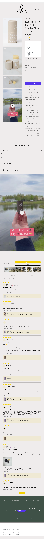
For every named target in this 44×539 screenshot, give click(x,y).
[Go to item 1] (6, 269)
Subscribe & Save (6, 527)
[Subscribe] (15, 510)
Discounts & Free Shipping (29, 500)
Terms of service (31, 518)
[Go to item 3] (18, 269)
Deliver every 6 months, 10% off (11, 532)
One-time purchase (6, 524)
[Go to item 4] (23, 269)
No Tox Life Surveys (35, 503)
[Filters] (7, 279)
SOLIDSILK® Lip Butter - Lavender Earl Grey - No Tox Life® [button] (17, 379)
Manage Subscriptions (9, 503)
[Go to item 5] (29, 269)
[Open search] (4, 279)
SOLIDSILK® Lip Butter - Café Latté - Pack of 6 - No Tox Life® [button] (18, 296)
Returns (38, 500)
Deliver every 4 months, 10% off (11, 531)
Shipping (26, 67)
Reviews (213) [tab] (12, 275)
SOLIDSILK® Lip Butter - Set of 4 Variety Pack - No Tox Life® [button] (18, 332)
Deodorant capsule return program (22, 503)
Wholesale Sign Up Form (17, 500)
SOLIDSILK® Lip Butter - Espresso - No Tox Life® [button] (16, 358)
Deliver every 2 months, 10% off (11, 529)
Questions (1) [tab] (31, 275)
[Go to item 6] (35, 269)
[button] (2, 9)
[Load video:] (22, 213)
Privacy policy (24, 518)
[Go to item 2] (12, 269)
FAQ (10, 500)
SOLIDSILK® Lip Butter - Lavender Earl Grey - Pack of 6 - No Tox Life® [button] (19, 314)
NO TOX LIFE (13, 518)
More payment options (33, 86)
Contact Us (5, 500)
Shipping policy (38, 518)
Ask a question (27, 264)
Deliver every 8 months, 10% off (11, 534)
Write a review (27, 262)
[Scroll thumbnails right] (39, 269)
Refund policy (18, 518)
